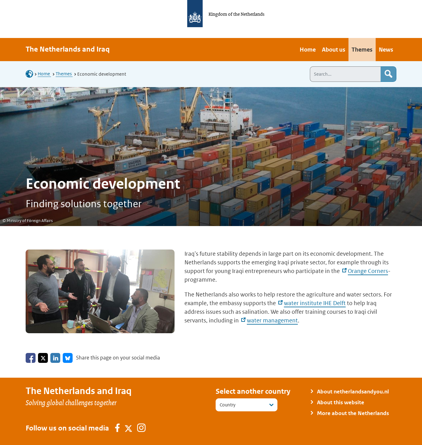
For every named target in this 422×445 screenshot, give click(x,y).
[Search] (388, 74)
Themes (64, 74)
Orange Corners (368, 271)
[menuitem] (308, 49)
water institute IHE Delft (315, 303)
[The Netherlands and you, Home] (31, 74)
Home (44, 74)
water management (272, 320)
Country (227, 405)
